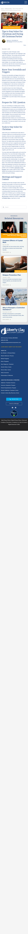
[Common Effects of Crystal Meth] (14, 229)
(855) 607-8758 (4, 340)
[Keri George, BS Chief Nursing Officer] (4, 41)
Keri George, (14, 41)
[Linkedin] (15, 407)
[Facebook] (12, 407)
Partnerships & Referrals (7, 375)
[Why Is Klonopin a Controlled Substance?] (14, 297)
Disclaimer (8, 422)
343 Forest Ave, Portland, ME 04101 (9, 337)
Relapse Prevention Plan (12, 275)
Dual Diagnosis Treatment (7, 364)
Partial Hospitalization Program (8, 387)
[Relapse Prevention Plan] (14, 264)
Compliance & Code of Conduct (19, 422)
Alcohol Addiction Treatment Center (9, 390)
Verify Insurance (5, 372)
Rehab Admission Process (7, 355)
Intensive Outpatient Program (8, 385)
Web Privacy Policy (5, 420)
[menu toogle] (25, 2)
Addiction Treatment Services (8, 382)
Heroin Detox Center (6, 369)
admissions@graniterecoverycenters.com (11, 342)
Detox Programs (5, 361)
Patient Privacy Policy (16, 420)
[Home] (5, 2)
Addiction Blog (8, 8)
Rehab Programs (5, 358)
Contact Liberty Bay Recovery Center (10, 392)
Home (2, 8)
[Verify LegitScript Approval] (14, 413)
